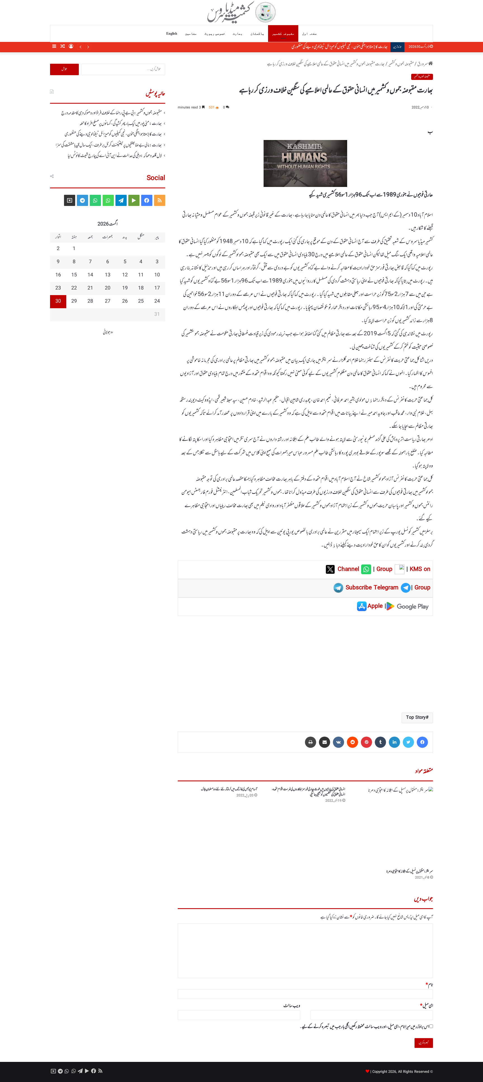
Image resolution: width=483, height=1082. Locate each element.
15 (74, 275)
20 (107, 288)
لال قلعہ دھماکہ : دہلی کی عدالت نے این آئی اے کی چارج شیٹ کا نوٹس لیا (115, 155)
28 (90, 301)
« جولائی (108, 332)
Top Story (416, 718)
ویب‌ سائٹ (291, 1006)
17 (157, 288)
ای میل (426, 1006)
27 (107, 301)
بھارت (238, 33)
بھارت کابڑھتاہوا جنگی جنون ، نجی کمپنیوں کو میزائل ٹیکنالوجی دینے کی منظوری (113, 134)
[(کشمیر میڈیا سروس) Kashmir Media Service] (241, 12)
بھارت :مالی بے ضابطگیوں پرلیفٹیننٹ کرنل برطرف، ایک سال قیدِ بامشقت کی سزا (335, 47)
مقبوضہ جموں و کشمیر (401, 64)
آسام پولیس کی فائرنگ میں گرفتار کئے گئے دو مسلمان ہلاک (229, 789)
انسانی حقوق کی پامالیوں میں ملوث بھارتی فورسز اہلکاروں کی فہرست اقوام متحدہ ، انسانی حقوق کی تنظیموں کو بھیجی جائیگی (308, 792)
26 (125, 301)
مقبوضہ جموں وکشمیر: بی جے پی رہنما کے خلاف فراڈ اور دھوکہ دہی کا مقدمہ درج (111, 113)
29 (74, 301)
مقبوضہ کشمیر (283, 33)
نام (429, 985)
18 (141, 288)
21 (90, 288)
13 (107, 275)
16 (58, 275)
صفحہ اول (309, 33)
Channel (349, 569)
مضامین (191, 33)
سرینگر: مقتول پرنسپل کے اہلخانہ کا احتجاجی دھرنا (409, 871)
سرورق (422, 64)
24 (157, 301)
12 (125, 275)
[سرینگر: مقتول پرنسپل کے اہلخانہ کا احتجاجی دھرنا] (393, 826)
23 (58, 288)
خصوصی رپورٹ (215, 33)
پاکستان (257, 33)
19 (125, 288)
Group (383, 569)
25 (141, 301)
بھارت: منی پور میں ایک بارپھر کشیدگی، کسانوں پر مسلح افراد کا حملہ (120, 123)
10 (157, 275)
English (171, 33)
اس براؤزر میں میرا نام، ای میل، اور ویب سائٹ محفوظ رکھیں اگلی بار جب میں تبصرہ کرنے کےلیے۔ (364, 1027)
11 (141, 275)
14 (90, 275)
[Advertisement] (305, 664)
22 (74, 288)
